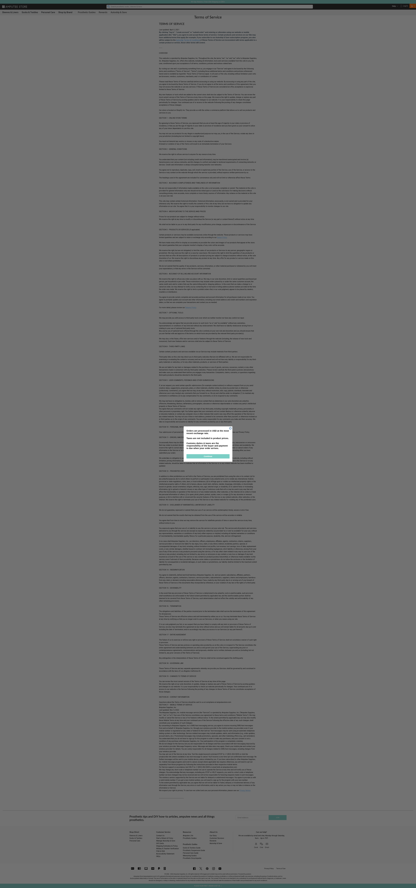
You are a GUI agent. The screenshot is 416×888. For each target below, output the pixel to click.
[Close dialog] (230, 428)
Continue (208, 456)
